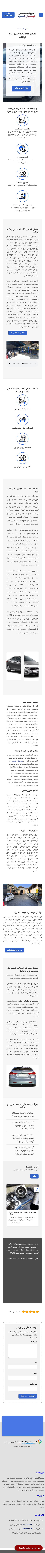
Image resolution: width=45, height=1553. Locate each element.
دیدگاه (34, 1342)
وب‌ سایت (33, 1384)
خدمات (20, 29)
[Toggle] (36, 1113)
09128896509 (27, 1529)
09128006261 (27, 1524)
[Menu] (41, 15)
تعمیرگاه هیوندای (16, 761)
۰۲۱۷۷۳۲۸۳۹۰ (13, 1258)
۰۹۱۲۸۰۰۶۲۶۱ (24, 1258)
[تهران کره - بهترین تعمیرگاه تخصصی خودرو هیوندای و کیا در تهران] (26, 15)
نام (35, 1362)
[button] (29, 1548)
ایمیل (34, 1373)
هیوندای (24, 29)
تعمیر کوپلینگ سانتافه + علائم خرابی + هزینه (22, 1214)
